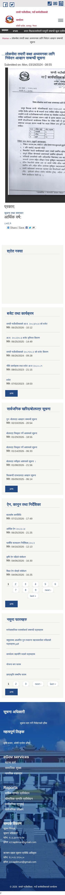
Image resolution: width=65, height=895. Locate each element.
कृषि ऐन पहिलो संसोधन (16, 556)
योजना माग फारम (13, 664)
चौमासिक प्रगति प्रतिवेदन (19, 798)
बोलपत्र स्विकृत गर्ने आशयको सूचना (21, 447)
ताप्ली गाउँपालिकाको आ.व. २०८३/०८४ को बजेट (26, 323)
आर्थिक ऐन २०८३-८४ (15, 528)
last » (33, 595)
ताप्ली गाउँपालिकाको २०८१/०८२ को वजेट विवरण (27, 351)
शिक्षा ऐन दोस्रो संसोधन (16, 571)
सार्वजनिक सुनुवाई (14, 804)
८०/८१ (7, 223)
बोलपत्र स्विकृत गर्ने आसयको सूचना (21, 433)
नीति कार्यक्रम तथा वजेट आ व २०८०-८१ (24, 365)
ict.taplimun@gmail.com (22, 842)
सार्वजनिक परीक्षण (14, 809)
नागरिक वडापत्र (13, 773)
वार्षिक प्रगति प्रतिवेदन (17, 793)
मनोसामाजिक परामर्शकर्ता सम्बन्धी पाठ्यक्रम (24, 629)
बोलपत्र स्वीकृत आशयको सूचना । (21, 461)
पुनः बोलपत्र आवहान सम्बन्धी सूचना (21, 419)
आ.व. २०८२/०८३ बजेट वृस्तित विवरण (23, 337)
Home (5, 38)
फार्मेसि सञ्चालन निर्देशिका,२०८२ (20, 542)
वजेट (8, 379)
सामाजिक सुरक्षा (13, 768)
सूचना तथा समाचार (13, 212)
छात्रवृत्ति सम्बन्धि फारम (16, 674)
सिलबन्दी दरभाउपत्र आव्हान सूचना (21, 475)
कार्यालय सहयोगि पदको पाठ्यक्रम (20, 654)
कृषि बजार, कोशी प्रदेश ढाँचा (16, 743)
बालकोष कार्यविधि (13, 514)
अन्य (11, 393)
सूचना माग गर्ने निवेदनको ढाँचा (33, 723)
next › (48, 590)
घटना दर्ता (10, 762)
